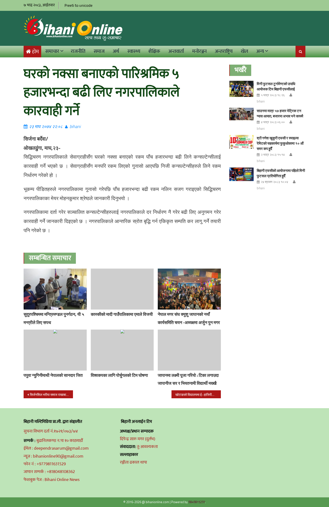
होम (35, 51)
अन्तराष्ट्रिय (224, 51)
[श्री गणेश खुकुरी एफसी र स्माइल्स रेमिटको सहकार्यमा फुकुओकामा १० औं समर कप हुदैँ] (241, 142)
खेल (244, 51)
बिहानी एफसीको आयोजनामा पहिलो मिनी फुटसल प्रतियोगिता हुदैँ (281, 173)
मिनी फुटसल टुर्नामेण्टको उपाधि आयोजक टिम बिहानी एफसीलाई (276, 86)
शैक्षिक (154, 51)
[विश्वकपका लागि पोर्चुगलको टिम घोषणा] (122, 350)
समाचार (52, 51)
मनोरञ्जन (199, 51)
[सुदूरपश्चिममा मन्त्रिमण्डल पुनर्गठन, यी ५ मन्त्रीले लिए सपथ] (55, 289)
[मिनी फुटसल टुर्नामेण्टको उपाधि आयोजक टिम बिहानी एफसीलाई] (241, 89)
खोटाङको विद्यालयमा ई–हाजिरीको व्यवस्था (198, 394)
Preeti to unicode (78, 5)
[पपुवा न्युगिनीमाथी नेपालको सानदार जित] (55, 350)
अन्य (260, 51)
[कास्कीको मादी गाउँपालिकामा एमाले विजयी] (122, 289)
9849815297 (196, 502)
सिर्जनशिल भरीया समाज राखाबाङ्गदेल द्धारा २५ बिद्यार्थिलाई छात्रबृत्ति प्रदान (51, 394)
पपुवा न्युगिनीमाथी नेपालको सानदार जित (53, 375)
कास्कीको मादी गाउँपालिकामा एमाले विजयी (122, 314)
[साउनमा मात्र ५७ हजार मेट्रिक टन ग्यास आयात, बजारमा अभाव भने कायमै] (241, 114)
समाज (99, 51)
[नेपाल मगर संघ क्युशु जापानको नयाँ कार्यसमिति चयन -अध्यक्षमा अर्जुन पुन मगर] (189, 292)
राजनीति (78, 51)
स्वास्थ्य (133, 51)
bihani (75, 126)
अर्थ (116, 51)
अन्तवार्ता (176, 51)
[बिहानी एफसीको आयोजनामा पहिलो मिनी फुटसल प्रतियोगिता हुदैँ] (241, 174)
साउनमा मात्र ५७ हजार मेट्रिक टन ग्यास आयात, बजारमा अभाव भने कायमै (280, 113)
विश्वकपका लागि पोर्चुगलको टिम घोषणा (119, 375)
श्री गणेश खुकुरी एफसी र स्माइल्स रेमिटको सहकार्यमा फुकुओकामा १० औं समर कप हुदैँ (280, 143)
